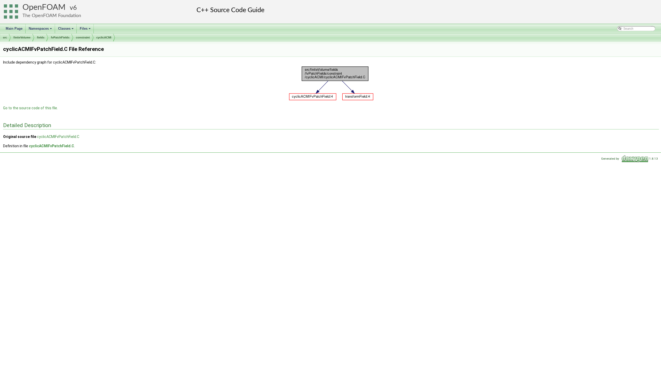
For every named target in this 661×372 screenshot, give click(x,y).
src (5, 37)
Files (85, 30)
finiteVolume (21, 37)
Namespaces (41, 30)
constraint (83, 37)
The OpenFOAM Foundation (51, 15)
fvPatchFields (60, 37)
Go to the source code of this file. (30, 108)
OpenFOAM (44, 7)
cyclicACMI (103, 37)
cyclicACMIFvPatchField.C (58, 137)
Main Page (14, 28)
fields (40, 37)
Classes (66, 30)
